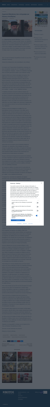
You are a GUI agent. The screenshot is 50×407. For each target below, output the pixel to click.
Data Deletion (19, 223)
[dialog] (25, 203)
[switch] (37, 202)
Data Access (25, 223)
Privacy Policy (30, 223)
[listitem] (25, 200)
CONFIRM (18, 220)
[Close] (42, 183)
